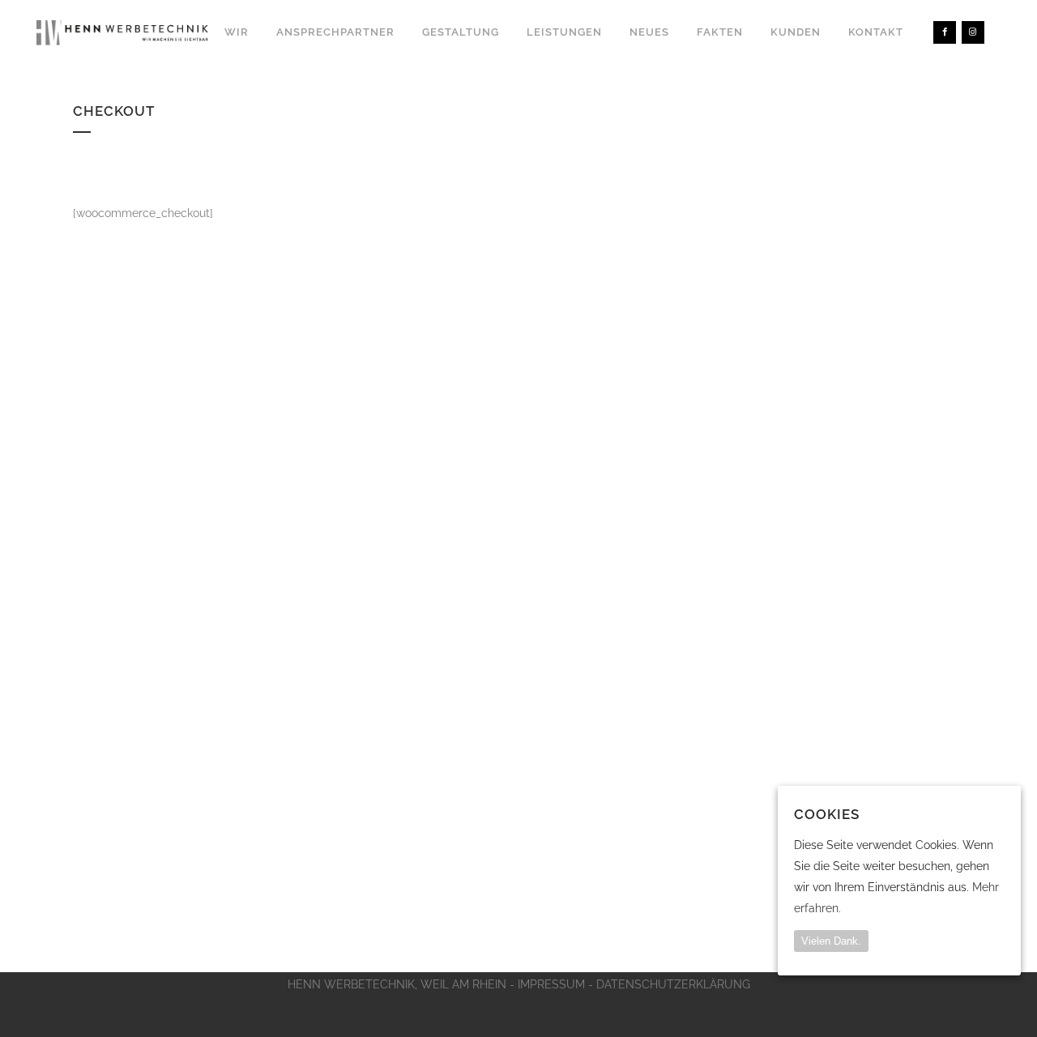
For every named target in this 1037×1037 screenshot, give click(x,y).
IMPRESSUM (551, 984)
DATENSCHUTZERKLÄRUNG (673, 984)
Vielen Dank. (831, 940)
